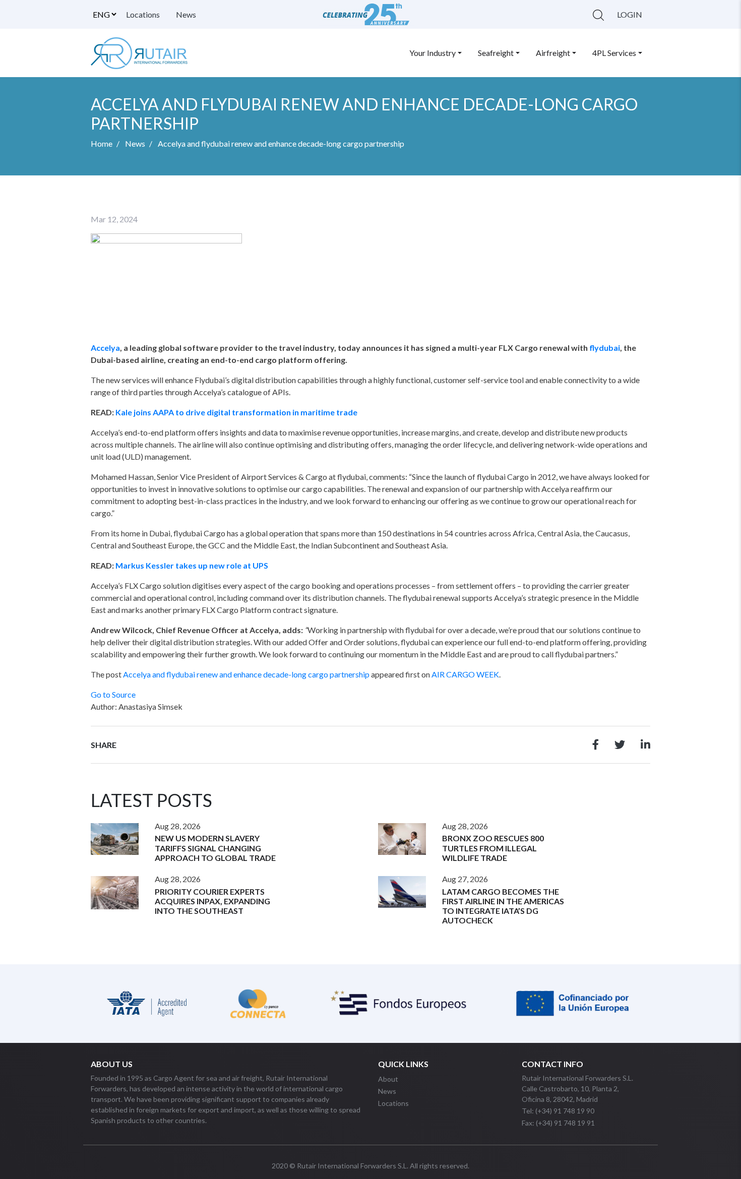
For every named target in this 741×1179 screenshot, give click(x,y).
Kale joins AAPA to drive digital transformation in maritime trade (236, 412)
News (186, 14)
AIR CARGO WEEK (465, 674)
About (388, 1079)
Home (101, 143)
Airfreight (553, 52)
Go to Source (113, 694)
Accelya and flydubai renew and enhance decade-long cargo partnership (246, 674)
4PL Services (614, 52)
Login (629, 14)
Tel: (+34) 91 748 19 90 (558, 1110)
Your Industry (432, 52)
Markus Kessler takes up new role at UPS (191, 565)
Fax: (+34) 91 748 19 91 (558, 1123)
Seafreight (496, 52)
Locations (143, 14)
